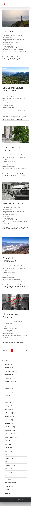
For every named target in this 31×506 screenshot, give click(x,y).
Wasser (9, 59)
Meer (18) (8, 444)
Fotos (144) (8, 395)
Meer (23, 58)
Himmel (13, 58)
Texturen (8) (9, 475)
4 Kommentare (10, 287)
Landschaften (18, 58)
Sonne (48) (9, 468)
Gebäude (4, 58)
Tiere (17, 175)
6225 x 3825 (13, 333)
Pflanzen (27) (9, 458)
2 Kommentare (15, 59)
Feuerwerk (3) (10, 413)
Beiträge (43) (8, 364)
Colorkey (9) (9, 409)
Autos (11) (9, 399)
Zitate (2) (7, 493)
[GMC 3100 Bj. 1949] (15, 190)
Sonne (13, 119)
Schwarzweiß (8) (10, 465)
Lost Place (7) (10, 440)
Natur (27, 117)
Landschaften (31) (11, 433)
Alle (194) (6, 360)
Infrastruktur (16, 117)
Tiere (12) (8, 479)
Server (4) (9, 385)
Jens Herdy (7, 56)
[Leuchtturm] (15, 18)
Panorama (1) (10, 454)
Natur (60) (9, 451)
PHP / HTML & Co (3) (11, 381)
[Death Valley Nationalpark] (15, 245)
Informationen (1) (10, 374)
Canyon (4, 117)
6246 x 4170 (13, 48)
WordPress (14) (10, 392)
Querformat (5, 59)
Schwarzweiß (21, 228)
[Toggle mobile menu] (28, 4)
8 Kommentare (19, 342)
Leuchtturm (8, 31)
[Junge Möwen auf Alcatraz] (15, 134)
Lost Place (9, 228)
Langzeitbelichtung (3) (12, 437)
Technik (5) (9, 472)
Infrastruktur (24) (10, 430)
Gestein (9, 58)
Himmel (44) (9, 423)
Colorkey (24, 341)
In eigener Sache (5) (11, 371)
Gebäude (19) (10, 416)
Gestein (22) (9, 420)
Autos (23, 227)
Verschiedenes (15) (11, 482)
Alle (21, 56)
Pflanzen (4, 119)
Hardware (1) (9, 367)
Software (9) (9, 388)
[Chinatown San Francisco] (15, 302)
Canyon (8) (9, 406)
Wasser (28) (9, 486)
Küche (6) (8, 378)
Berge (24, 116)
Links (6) (7, 489)
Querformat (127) (10, 461)
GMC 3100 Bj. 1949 (12, 203)
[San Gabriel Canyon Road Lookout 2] (15, 75)
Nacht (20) (9, 447)
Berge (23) (9, 402)
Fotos (24, 56)
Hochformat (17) (10, 427)
